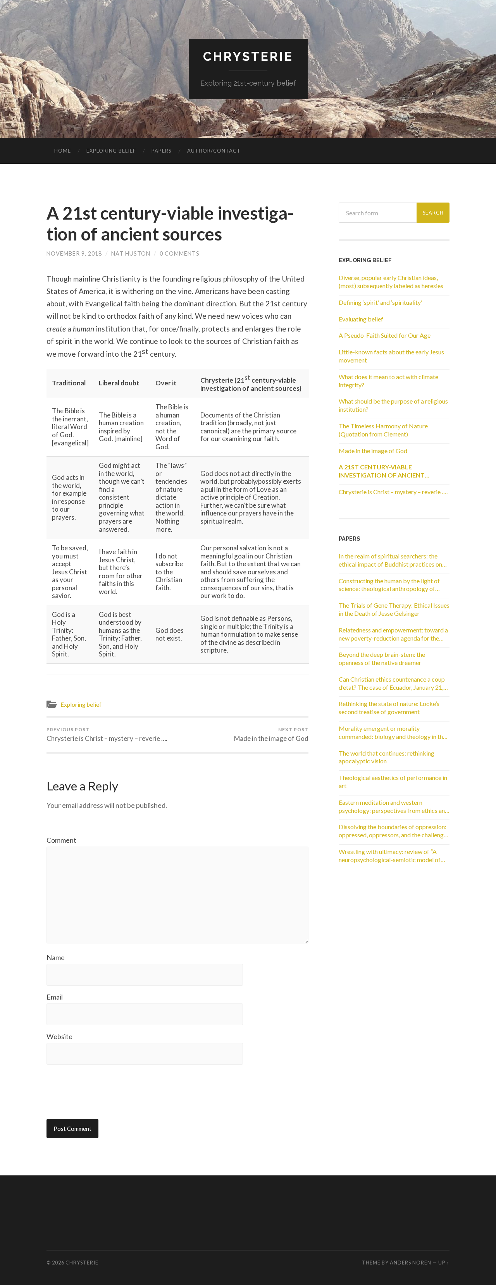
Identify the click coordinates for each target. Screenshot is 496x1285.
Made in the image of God (271, 735)
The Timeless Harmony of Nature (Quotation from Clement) (383, 430)
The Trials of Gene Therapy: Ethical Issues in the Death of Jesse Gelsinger (394, 609)
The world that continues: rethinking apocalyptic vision (386, 757)
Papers (162, 151)
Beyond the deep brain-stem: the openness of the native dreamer (382, 658)
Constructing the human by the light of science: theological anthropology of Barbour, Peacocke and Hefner (389, 585)
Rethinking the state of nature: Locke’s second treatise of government (389, 707)
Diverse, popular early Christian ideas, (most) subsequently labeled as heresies (391, 281)
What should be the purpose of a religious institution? (393, 405)
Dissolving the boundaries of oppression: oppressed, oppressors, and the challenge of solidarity (393, 831)
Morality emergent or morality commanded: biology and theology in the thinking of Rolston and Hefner (392, 733)
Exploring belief (111, 151)
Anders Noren (410, 1262)
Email (54, 996)
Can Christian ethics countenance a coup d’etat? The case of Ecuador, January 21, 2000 (392, 683)
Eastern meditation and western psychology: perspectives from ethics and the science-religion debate (393, 807)
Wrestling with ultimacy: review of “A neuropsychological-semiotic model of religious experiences (390, 856)
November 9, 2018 (74, 253)
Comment (61, 840)
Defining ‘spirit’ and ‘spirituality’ (380, 302)
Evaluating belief (361, 319)
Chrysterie (248, 56)
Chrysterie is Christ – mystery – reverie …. (106, 735)
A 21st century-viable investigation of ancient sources (170, 223)
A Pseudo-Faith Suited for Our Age (385, 335)
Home (62, 151)
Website (59, 1036)
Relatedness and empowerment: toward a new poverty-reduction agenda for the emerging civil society (393, 634)
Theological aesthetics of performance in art (393, 781)
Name (55, 957)
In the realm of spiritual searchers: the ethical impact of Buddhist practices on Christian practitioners (390, 560)
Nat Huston (130, 253)
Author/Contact (214, 151)
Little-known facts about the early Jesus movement (391, 356)
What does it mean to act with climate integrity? (388, 380)
